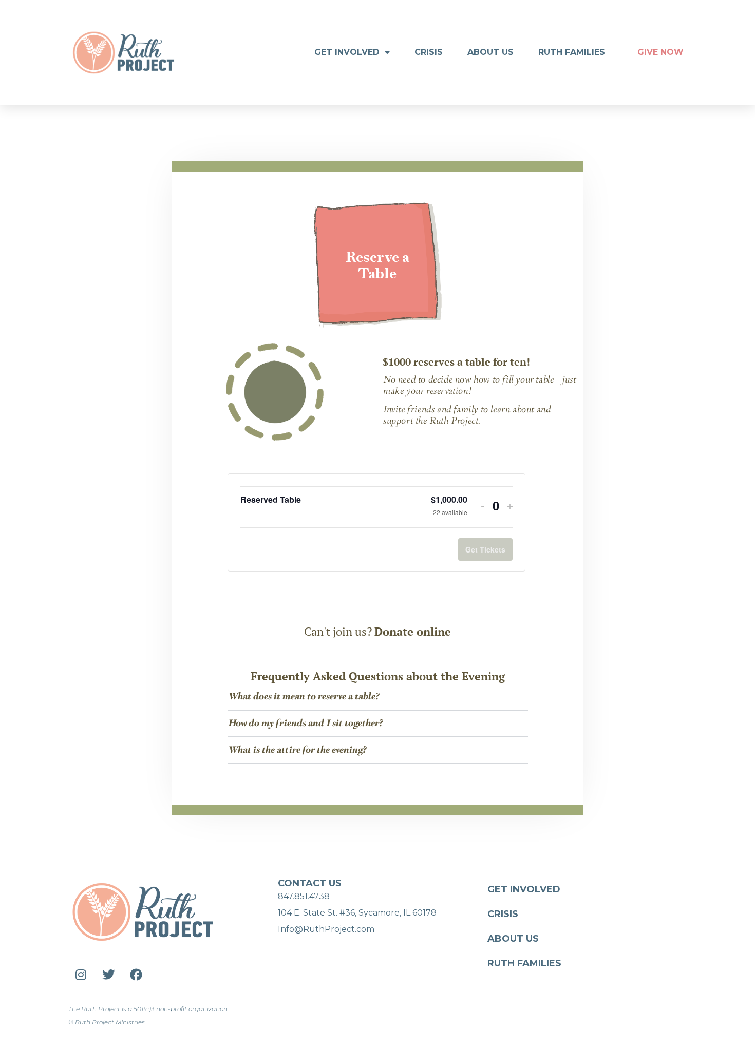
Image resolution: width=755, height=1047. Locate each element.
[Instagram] (80, 974)
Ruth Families (571, 52)
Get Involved (347, 52)
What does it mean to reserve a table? (304, 696)
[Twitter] (108, 974)
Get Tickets (485, 549)
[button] (378, 697)
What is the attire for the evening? (297, 750)
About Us (490, 52)
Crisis (428, 52)
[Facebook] (136, 974)
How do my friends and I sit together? (305, 723)
